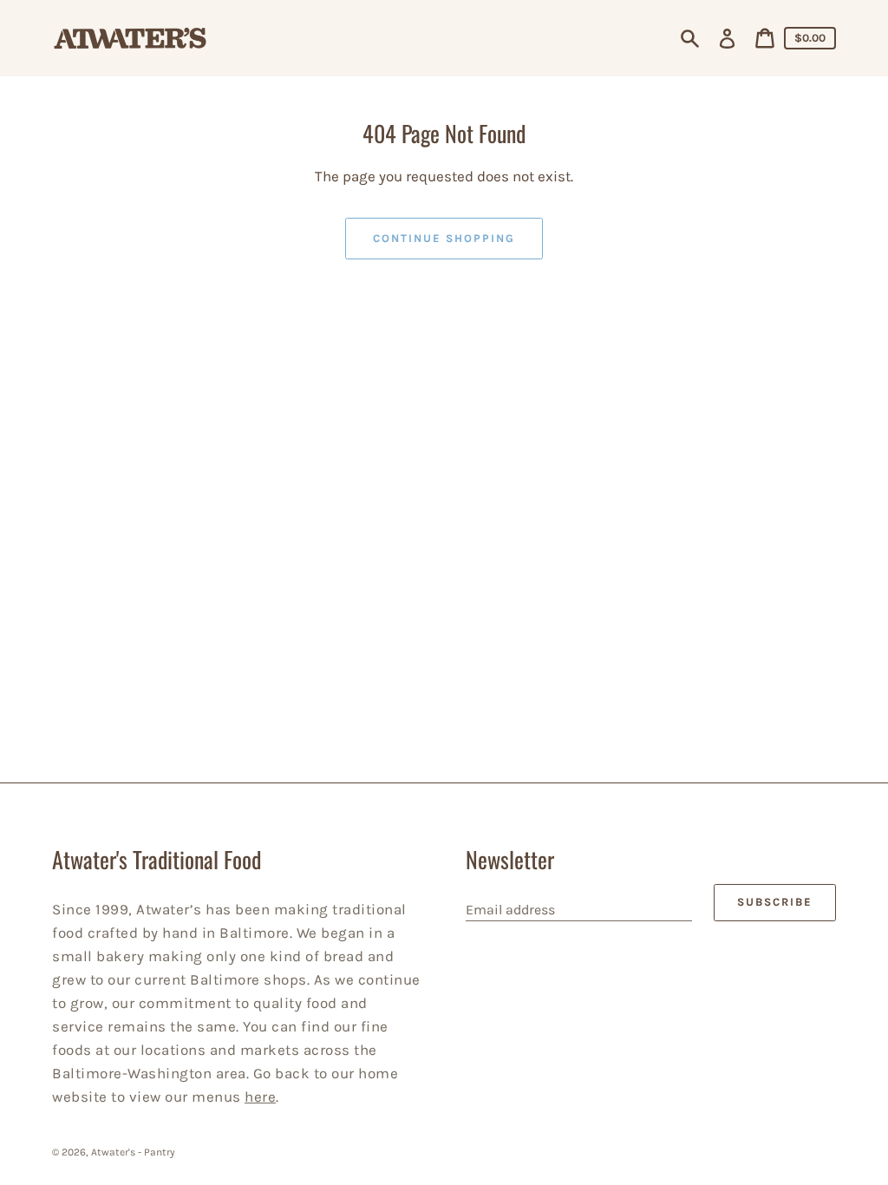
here (260, 1096)
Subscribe (775, 901)
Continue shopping (443, 238)
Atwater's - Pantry (133, 1152)
